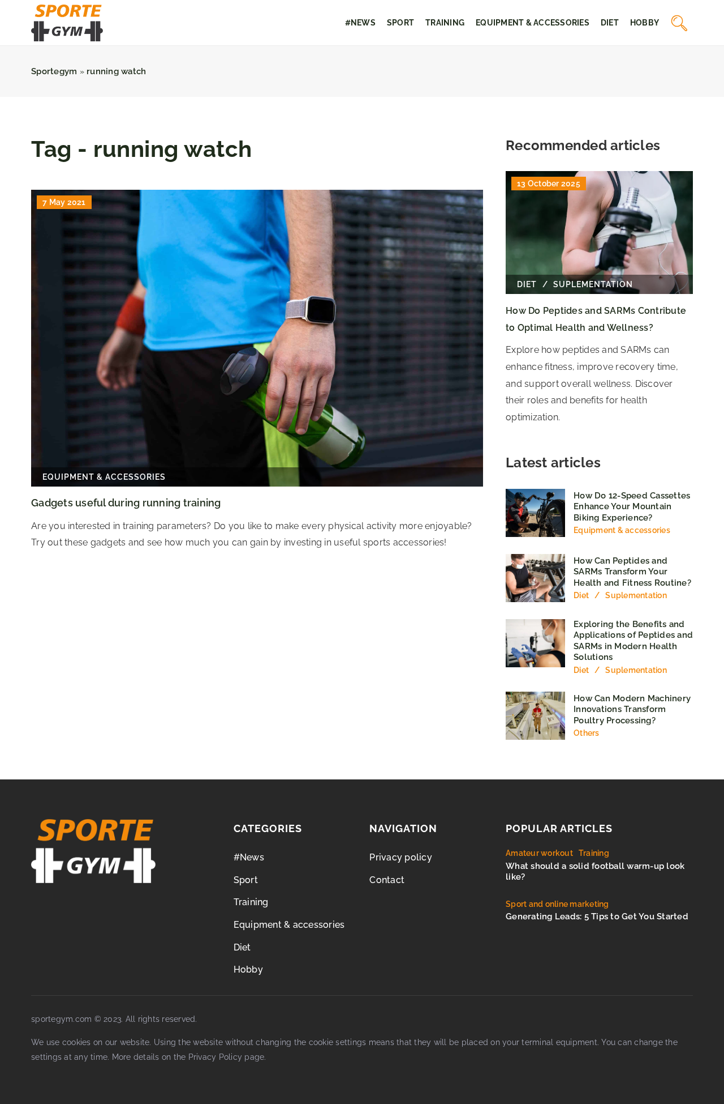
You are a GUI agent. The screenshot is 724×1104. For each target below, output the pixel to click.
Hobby (644, 22)
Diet (610, 22)
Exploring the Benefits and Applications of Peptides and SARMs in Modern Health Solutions (633, 641)
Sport (400, 22)
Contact (386, 880)
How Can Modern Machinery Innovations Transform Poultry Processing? (632, 709)
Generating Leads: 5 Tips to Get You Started (597, 916)
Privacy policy (400, 857)
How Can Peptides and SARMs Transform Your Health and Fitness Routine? (632, 572)
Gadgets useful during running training (126, 503)
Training (444, 22)
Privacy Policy (215, 1057)
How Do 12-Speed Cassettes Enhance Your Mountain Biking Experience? (632, 507)
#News (360, 22)
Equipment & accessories (532, 22)
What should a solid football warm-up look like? (595, 872)
